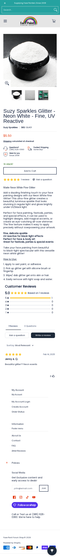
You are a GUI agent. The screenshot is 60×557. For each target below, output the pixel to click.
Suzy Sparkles (10, 127)
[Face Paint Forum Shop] (28, 21)
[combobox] (27, 9)
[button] (54, 21)
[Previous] (5, 60)
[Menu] (5, 21)
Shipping (7, 141)
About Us (16, 435)
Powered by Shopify (11, 543)
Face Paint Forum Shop (13, 537)
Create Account (20, 406)
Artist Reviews (19, 450)
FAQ (14, 445)
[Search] (55, 9)
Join (44, 488)
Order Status (18, 411)
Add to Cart (30, 171)
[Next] (54, 60)
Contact (16, 440)
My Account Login (21, 401)
